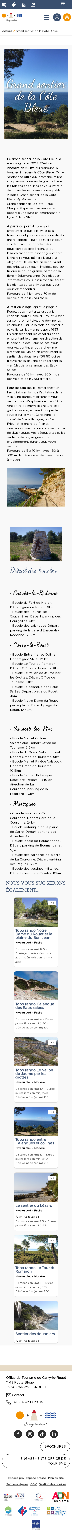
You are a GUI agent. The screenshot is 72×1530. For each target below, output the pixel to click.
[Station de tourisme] (8, 1510)
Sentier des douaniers (35, 1334)
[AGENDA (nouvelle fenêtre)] (4, 4)
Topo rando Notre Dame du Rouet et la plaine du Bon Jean (33, 934)
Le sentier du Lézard (33, 1205)
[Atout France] (14, 1496)
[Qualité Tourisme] (38, 1496)
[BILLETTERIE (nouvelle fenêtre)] (14, 4)
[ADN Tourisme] (60, 1496)
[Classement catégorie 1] (36, 1524)
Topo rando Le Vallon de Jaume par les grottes (34, 1073)
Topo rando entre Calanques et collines (34, 1141)
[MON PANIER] (67, 17)
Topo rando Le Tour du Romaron (35, 1269)
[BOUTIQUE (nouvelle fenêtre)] (23, 4)
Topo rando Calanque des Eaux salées (34, 1006)
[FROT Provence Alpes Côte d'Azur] (29, 1510)
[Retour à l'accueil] (12, 17)
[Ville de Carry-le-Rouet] (56, 1510)
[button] (67, 17)
